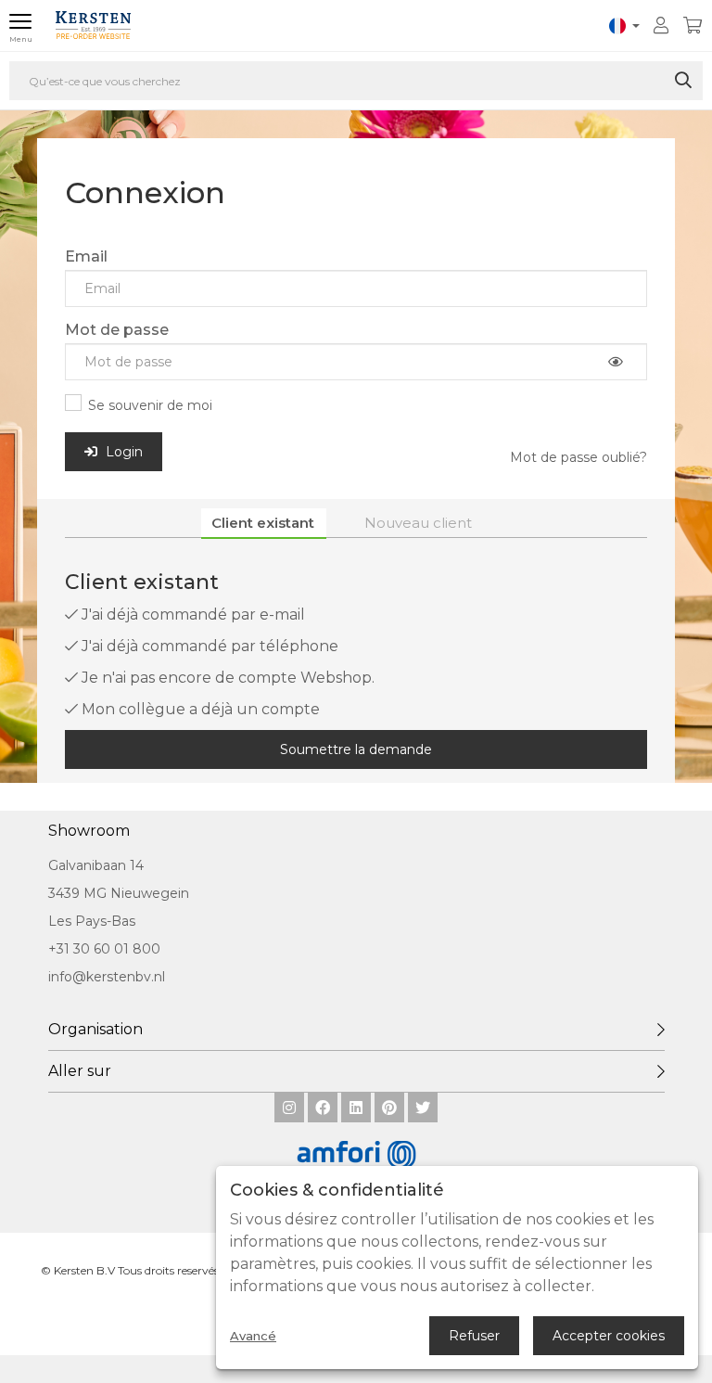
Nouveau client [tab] (418, 522)
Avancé (253, 1336)
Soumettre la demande (356, 749)
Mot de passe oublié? (578, 457)
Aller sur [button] (79, 1071)
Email (86, 256)
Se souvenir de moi (150, 405)
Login (122, 451)
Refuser (474, 1335)
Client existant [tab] (262, 522)
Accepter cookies (609, 1335)
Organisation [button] (95, 1029)
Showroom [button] (89, 830)
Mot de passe (117, 330)
